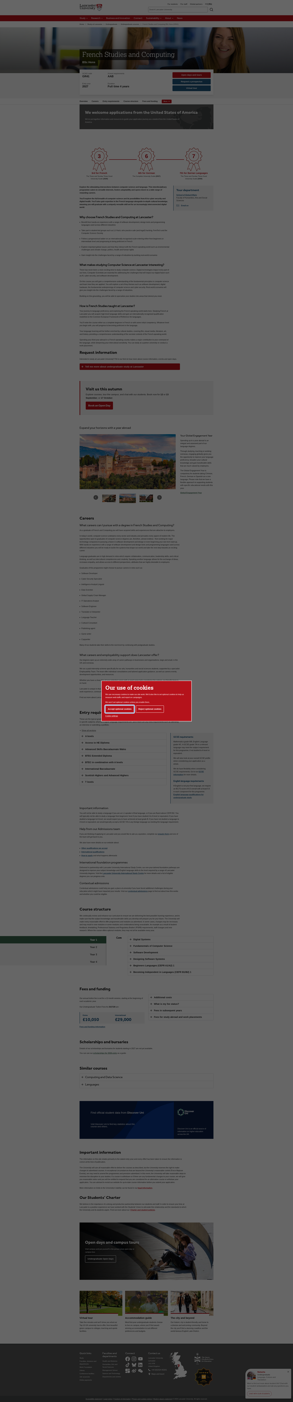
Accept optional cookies (120, 709)
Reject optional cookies (149, 709)
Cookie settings (111, 716)
